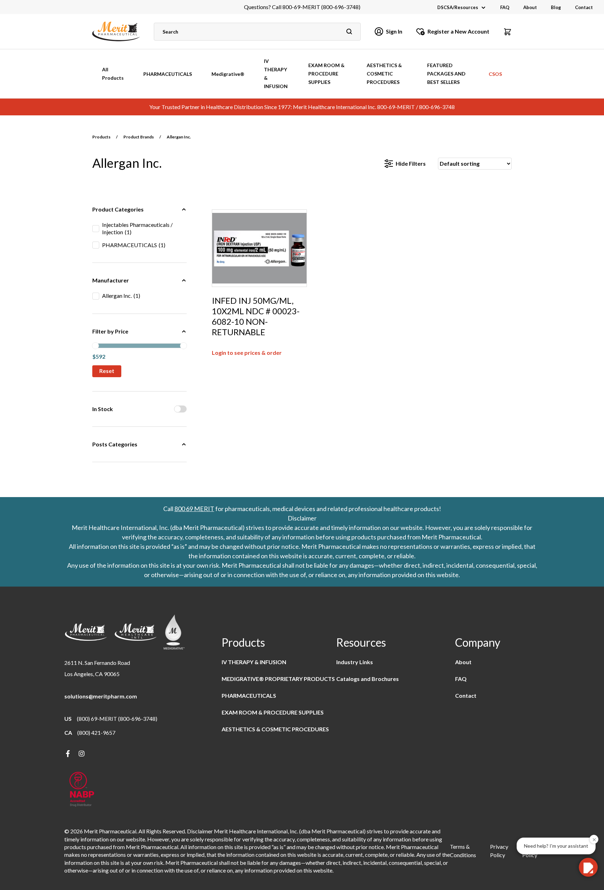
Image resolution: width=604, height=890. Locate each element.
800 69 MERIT (194, 508)
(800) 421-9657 (96, 732)
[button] (507, 31)
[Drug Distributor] (81, 790)
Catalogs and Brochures (367, 678)
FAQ (504, 7)
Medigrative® (227, 74)
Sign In (394, 31)
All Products (113, 73)
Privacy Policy (499, 850)
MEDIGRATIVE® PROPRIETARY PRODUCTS (278, 678)
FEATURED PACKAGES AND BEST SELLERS (446, 73)
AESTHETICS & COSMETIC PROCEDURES (384, 73)
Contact (584, 7)
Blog (556, 7)
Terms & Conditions (463, 850)
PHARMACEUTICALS (167, 74)
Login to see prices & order (247, 352)
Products (101, 136)
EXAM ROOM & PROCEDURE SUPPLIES (326, 73)
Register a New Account (458, 31)
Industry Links (354, 662)
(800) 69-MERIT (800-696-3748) (117, 718)
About (530, 7)
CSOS (495, 74)
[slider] (95, 345)
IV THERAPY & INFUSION (276, 73)
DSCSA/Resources (457, 7)
